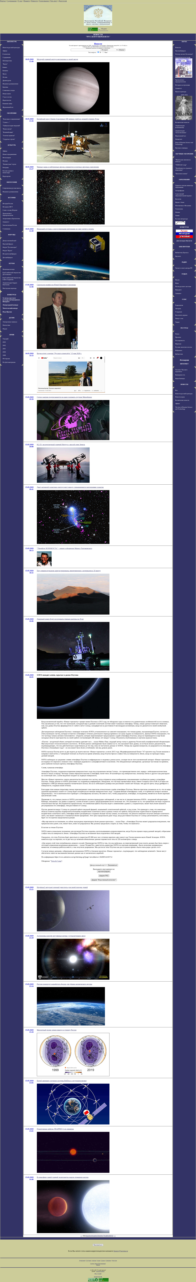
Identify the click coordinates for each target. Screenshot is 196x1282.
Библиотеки (179, 354)
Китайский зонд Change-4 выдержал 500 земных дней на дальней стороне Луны (68, 119)
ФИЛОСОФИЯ (12, 182)
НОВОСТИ (184, 384)
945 (96, 1236)
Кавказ (5, 67)
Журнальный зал (8, 107)
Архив (98, 1260)
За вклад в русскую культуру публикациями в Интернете (11, 299)
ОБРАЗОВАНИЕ (184, 179)
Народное (178, 290)
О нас (20, 1)
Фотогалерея (7, 157)
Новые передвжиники (9, 154)
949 (108, 1236)
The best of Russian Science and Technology (183, 408)
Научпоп (178, 256)
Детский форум (7, 257)
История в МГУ (8, 207)
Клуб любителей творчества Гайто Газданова (12, 278)
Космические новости (182, 122)
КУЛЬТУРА (12, 145)
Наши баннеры (180, 378)
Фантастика (6, 325)
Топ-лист (53, 1)
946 (99, 1236)
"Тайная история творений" (11, 125)
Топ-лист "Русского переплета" (181, 370)
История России (8, 203)
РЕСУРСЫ (184, 328)
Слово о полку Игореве (10, 210)
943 (90, 1236)
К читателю (6, 54)
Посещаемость (180, 340)
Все (176, 390)
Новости (34, 1)
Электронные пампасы (10, 322)
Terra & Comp (56, 861)
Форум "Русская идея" (10, 247)
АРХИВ (11, 335)
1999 (4, 355)
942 (87, 1236)
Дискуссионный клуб (9, 240)
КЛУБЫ (12, 263)
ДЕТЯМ (11, 318)
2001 (4, 349)
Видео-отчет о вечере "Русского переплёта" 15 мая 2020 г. (59, 353)
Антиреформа (179, 190)
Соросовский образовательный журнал (183, 195)
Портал (3, 1)
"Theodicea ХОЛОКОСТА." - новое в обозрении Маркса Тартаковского (64, 548)
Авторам (178, 308)
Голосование (44, 1)
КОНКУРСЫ (11, 295)
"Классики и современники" (11, 119)
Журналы (178, 344)
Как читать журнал (181, 315)
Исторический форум (9, 254)
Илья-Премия (7, 312)
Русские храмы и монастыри (8, 171)
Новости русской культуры (11, 47)
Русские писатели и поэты (183, 347)
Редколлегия (179, 305)
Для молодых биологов (184, 241)
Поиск (177, 334)
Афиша (5, 51)
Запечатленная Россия (10, 225)
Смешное (178, 293)
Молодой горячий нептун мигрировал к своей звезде (57, 59)
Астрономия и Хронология (11, 218)
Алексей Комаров (100, 1271)
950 (111, 1236)
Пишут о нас (179, 318)
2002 (4, 345)
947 (102, 1236)
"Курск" (5, 64)
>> (115, 1236)
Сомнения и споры (9, 90)
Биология (178, 199)
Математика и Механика (183, 205)
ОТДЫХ (184, 274)
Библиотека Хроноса (182, 252)
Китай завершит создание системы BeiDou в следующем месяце (62, 1081)
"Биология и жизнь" (181, 173)
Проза (4, 74)
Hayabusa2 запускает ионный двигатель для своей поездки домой (62, 887)
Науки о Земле (179, 202)
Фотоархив (6, 358)
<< (81, 1236)
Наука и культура (180, 91)
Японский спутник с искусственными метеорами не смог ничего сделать (65, 229)
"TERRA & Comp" (181, 165)
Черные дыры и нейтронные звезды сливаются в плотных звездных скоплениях (68, 167)
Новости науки (180, 397)
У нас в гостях (7, 97)
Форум (5, 329)
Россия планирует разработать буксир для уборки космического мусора (64, 984)
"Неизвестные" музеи (9, 164)
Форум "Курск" (7, 250)
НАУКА (184, 41)
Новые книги (7, 94)
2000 (4, 352)
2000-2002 (184, 95)
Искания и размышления (10, 84)
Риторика (6, 167)
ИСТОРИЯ (11, 197)
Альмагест (6, 222)
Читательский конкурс (10, 308)
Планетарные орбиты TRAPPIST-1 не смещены (55, 1129)
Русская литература (181, 219)
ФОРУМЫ (11, 235)
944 (93, 1236)
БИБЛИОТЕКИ (184, 247)
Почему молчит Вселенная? (184, 54)
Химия (177, 215)
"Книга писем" (7, 129)
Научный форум (8, 244)
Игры (177, 283)
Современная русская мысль (12, 188)
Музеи (177, 280)
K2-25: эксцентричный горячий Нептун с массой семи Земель (61, 445)
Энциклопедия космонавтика (180, 126)
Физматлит (178, 139)
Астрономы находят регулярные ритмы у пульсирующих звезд (61, 936)
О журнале (178, 312)
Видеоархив (6, 176)
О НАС (184, 299)
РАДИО (184, 262)
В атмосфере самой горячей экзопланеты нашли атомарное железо (62, 1177)
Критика (5, 87)
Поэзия (5, 77)
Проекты (178, 337)
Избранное (178, 350)
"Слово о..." (6, 122)
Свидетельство (95, 45)
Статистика (108, 1260)
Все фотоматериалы (9, 362)
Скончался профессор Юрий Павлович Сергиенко (56, 285)
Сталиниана (6, 229)
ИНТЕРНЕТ (184, 364)
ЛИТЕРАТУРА (12, 41)
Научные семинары (181, 148)
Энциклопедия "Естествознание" (180, 131)
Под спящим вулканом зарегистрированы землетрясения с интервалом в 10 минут (69, 571)
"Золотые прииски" (9, 135)
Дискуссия (62, 1)
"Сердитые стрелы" (9, 139)
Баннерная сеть (180, 375)
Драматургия (7, 80)
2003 (4, 342)
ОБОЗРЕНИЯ (11, 113)
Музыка (5, 161)
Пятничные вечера (9, 269)
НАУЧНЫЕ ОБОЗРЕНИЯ (184, 154)
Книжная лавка (7, 103)
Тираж (177, 322)
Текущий (5, 339)
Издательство (7, 100)
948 (105, 1236)
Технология (179, 209)
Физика (177, 212)
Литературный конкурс (10, 305)
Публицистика (7, 61)
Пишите (26, 1)
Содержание (12, 1)
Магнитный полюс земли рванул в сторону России (56, 1030)
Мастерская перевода (9, 288)
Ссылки (103, 1260)
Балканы (5, 70)
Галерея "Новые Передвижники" (98, 1263)
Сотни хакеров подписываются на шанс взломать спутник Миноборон (64, 397)
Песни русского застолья (183, 286)
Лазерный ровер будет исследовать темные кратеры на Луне (60, 619)
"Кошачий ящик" (8, 132)
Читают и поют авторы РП (183, 268)
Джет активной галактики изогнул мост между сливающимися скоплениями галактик (70, 487)
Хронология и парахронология (8, 214)
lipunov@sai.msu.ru (121, 1251)
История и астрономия (182, 85)
